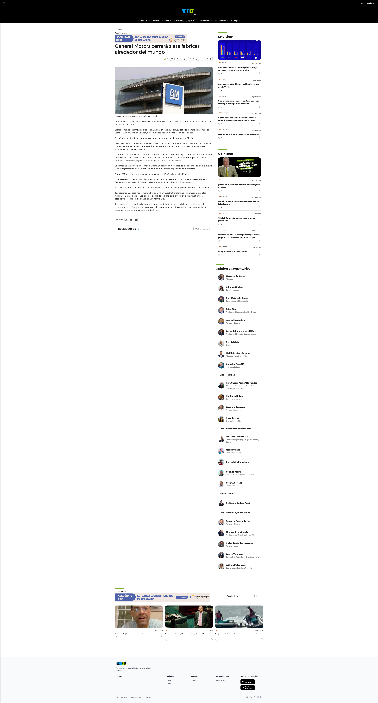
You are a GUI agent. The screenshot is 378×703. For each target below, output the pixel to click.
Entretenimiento (204, 21)
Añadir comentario (201, 229)
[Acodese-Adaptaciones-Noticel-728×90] (164, 38)
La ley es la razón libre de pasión (232, 251)
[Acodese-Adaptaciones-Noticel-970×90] (162, 597)
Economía (167, 21)
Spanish (168, 680)
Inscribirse (370, 3)
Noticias (156, 21)
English (168, 684)
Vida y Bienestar (220, 21)
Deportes (191, 21)
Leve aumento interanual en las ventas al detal (239, 134)
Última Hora (144, 21)
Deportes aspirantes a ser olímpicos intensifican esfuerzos (185, 634)
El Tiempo (234, 21)
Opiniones (179, 21)
